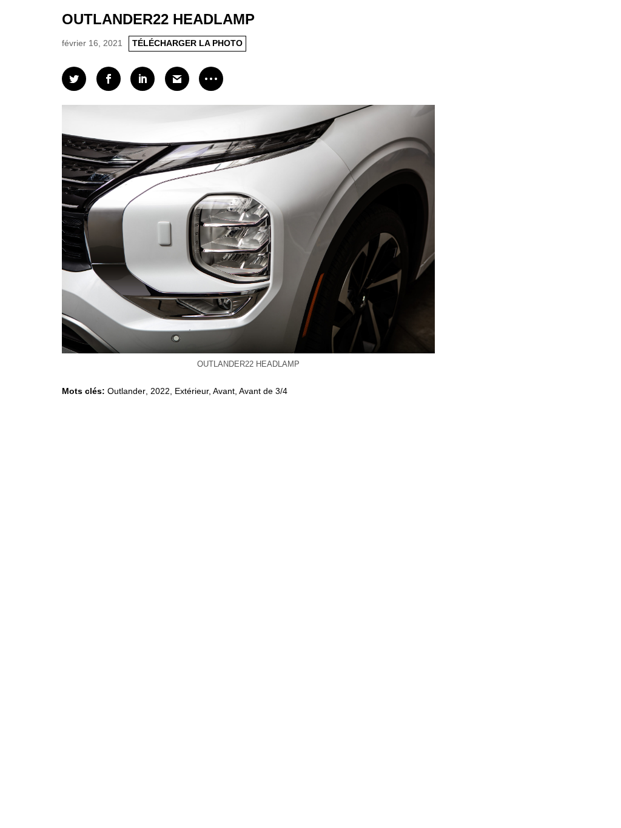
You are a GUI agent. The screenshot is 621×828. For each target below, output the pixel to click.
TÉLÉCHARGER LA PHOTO (187, 43)
